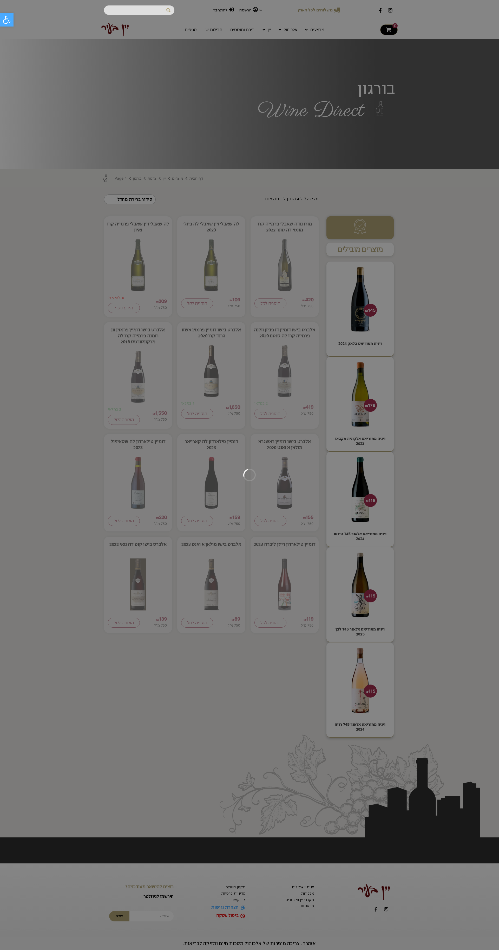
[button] (7, 20)
